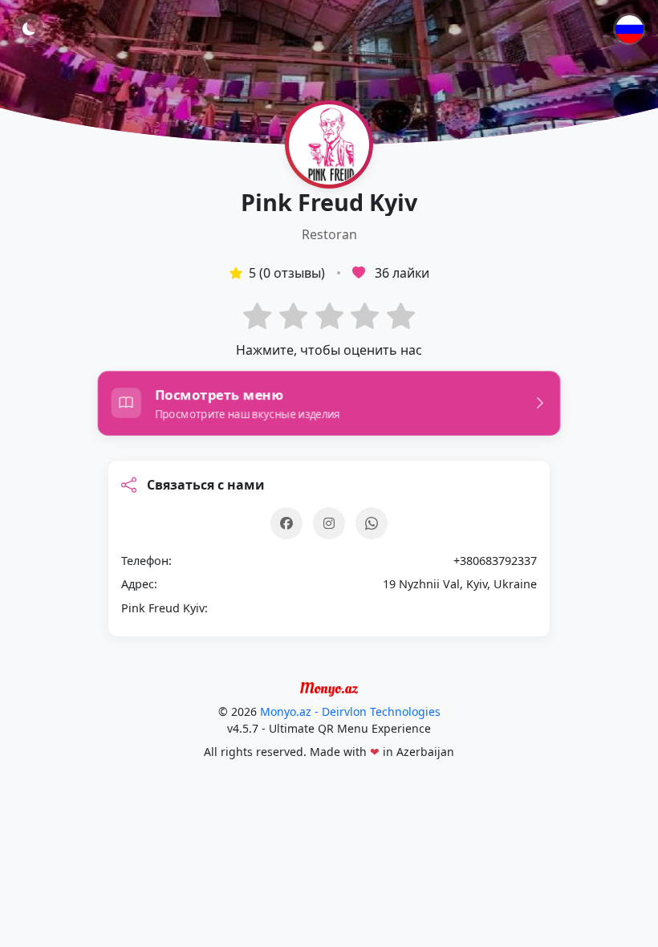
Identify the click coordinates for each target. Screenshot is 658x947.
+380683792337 (495, 560)
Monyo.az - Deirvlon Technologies (350, 711)
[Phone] (371, 523)
